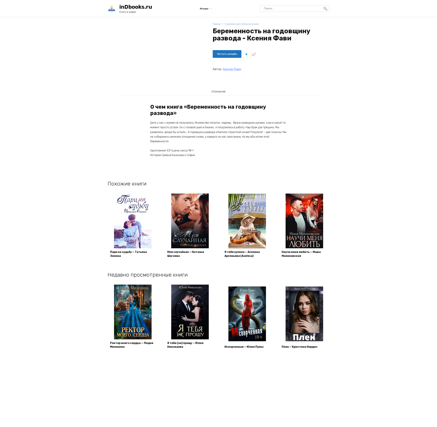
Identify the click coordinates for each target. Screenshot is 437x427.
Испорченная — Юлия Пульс (244, 346)
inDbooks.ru (135, 7)
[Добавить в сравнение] (253, 54)
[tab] (218, 91)
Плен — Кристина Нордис (300, 346)
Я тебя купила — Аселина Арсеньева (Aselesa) (242, 253)
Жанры (204, 8)
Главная (217, 24)
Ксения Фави (232, 69)
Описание (218, 91)
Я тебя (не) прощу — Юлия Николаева (185, 344)
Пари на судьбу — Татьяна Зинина (128, 253)
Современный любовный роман (242, 24)
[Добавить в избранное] (246, 54)
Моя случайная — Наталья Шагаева (185, 253)
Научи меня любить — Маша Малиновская (301, 253)
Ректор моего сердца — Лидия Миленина (131, 344)
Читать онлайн (227, 54)
